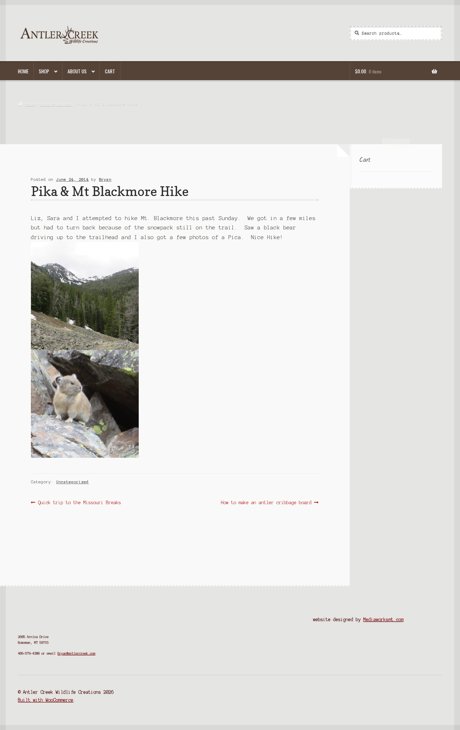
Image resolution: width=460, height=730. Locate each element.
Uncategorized (56, 104)
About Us (77, 71)
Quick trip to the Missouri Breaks (79, 503)
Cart (110, 71)
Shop (44, 71)
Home (23, 71)
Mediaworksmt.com (383, 619)
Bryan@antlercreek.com (76, 653)
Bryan (105, 179)
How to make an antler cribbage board (266, 503)
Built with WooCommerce (45, 700)
